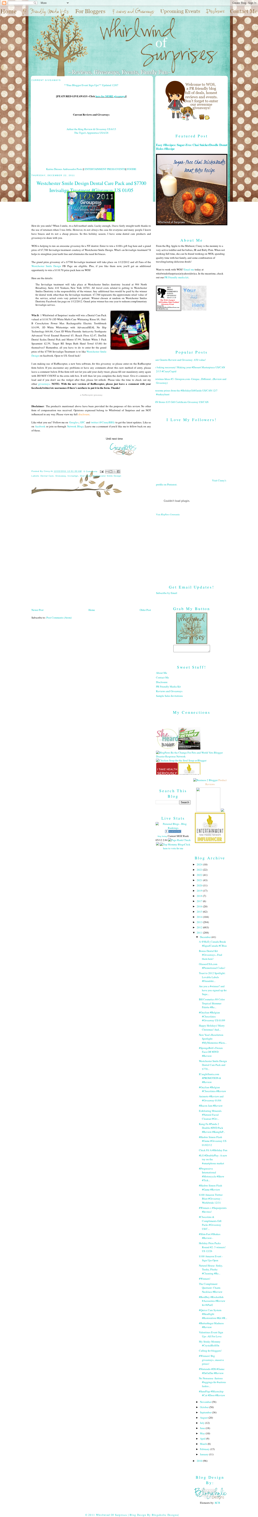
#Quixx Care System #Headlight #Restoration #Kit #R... (213, 1314)
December (205, 937)
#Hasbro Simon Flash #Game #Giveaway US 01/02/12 (212, 1141)
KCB (217, 1502)
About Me (161, 673)
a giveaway (91, 395)
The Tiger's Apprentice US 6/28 (91, 133)
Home (91, 610)
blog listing (162, 836)
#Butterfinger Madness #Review (211, 1325)
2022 (200, 875)
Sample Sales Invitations (169, 696)
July (202, 1423)
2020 (200, 885)
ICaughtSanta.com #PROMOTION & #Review (210, 1078)
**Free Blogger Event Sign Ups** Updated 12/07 (91, 85)
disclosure (83, 414)
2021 (200, 880)
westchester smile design (106, 476)
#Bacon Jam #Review (211, 1105)
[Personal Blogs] (173, 832)
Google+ (74, 422)
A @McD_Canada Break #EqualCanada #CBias (213, 943)
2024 (200, 864)
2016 (200, 906)
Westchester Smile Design (46, 266)
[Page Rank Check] (179, 840)
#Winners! (204, 1278)
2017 (200, 901)
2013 (200, 922)
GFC (82, 422)
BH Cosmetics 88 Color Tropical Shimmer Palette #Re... (212, 1003)
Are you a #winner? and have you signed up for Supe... (213, 990)
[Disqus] (91, 554)
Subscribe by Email (166, 593)
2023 (200, 869)
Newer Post (37, 610)
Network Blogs (75, 426)
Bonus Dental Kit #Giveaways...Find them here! (210, 955)
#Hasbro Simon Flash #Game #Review (210, 1187)
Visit (168, 514)
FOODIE (131, 169)
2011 (200, 932)
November (206, 1402)
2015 (200, 911)
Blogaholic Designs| (165, 1515)
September (206, 1412)
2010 (200, 1461)
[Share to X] (115, 471)
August (204, 1417)
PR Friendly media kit (176, 277)
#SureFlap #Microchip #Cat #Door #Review (212, 1393)
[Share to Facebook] (119, 471)
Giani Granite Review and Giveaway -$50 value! (179, 360)
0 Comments (90, 471)
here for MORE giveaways (110, 96)
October (204, 1407)
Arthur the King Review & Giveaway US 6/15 (91, 129)
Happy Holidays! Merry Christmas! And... (212, 1027)
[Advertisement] (191, 547)
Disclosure (161, 682)
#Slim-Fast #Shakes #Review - (209, 1236)
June (203, 1428)
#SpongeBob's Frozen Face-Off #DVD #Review (211, 1052)
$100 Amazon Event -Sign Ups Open (211, 1258)
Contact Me (162, 677)
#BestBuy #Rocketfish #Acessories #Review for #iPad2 (212, 1301)
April (203, 1438)
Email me (189, 269)
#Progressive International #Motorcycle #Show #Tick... (211, 1174)
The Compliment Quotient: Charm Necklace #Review (210, 1288)
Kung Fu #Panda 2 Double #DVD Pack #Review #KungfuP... (212, 1128)
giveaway (60, 476)
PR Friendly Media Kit (168, 686)
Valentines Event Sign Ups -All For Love (211, 1334)
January (204, 1454)
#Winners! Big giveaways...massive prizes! (211, 1360)
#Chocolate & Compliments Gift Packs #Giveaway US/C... (210, 1223)
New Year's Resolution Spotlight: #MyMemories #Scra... (213, 1038)
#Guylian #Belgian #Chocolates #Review (212, 1089)
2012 (200, 927)
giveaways (44, 384)
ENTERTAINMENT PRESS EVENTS (105, 169)
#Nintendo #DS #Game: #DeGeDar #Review (212, 1371)
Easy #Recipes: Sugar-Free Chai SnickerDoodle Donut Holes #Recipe (191, 147)
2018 (200, 896)
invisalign (73, 476)
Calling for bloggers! (210, 1350)
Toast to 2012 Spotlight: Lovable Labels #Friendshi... (212, 977)
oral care (85, 476)
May (203, 1433)
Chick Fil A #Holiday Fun (213, 1150)
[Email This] (107, 471)
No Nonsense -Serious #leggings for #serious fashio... (212, 1382)
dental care (47, 476)
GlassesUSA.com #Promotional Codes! (212, 966)
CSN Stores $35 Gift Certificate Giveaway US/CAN (180, 402)
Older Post (145, 610)
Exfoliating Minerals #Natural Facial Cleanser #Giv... (210, 1115)
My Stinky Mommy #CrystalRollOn (210, 1343)
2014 (200, 917)
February (205, 1449)
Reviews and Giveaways (169, 691)
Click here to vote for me (176, 846)
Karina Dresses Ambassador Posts (64, 169)
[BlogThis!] (111, 471)
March (204, 1444)
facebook (40, 426)
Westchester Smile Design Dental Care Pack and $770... (213, 1065)
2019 (200, 890)
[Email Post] (101, 471)
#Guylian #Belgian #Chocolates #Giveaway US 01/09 (212, 1016)
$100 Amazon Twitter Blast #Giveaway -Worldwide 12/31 (211, 1198)
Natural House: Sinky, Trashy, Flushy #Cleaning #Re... (211, 1269)
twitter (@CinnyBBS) (102, 422)
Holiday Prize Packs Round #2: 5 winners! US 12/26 (212, 1247)
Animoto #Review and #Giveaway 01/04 (211, 1098)
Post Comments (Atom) (59, 617)
